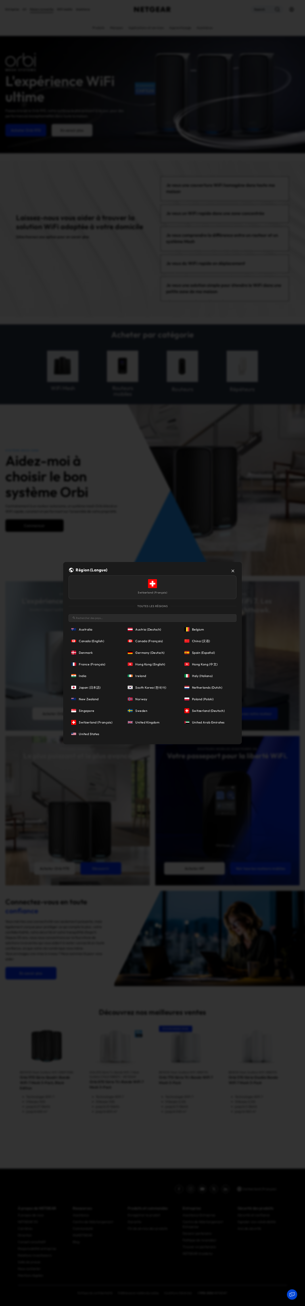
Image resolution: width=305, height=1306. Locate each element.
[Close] (232, 570)
